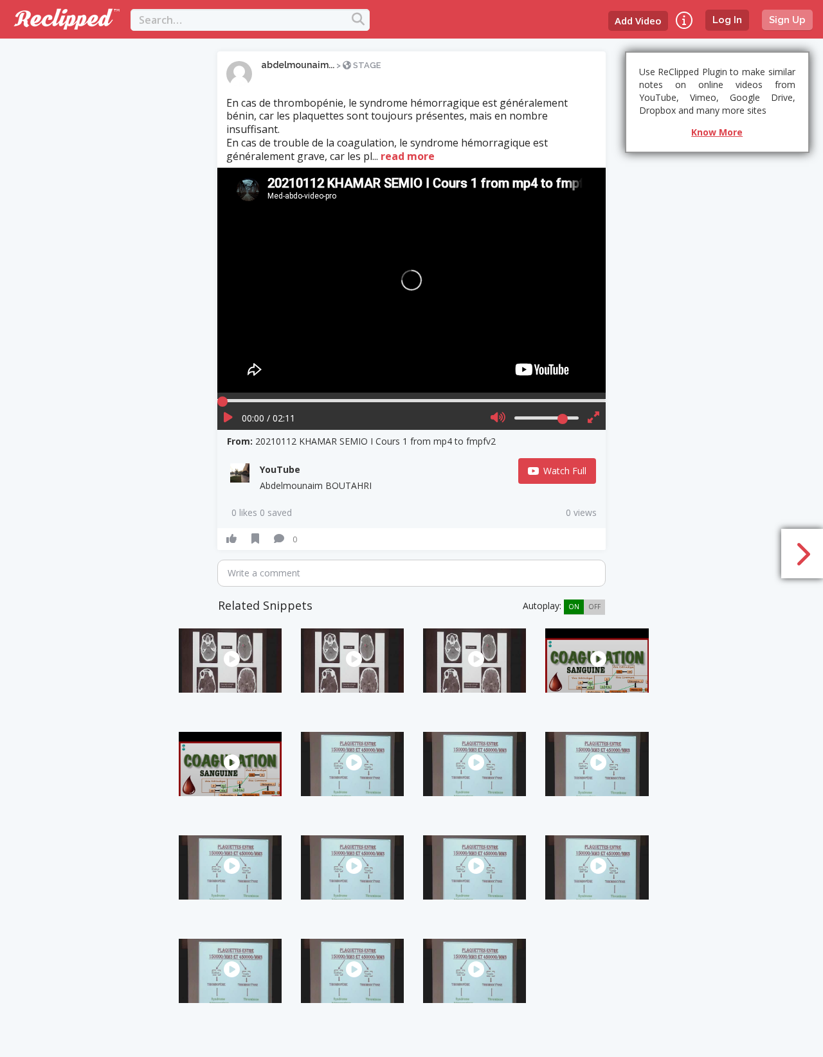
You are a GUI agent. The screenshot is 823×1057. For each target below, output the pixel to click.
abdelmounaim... (297, 65)
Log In (727, 20)
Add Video (638, 20)
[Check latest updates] (684, 20)
